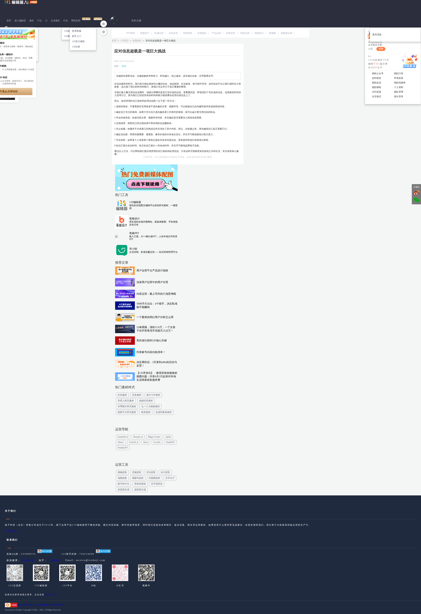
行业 (65, 20)
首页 (9, 20)
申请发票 (398, 78)
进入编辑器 (20, 20)
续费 (381, 49)
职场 (124, 66)
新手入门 (76, 36)
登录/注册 (136, 20)
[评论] (103, 32)
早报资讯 (187, 33)
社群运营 (230, 33)
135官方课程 (78, 41)
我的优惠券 (400, 82)
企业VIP (86, 19)
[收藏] (103, 24)
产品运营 (216, 33)
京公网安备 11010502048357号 (51, 605)
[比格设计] (146, 178)
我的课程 (376, 87)
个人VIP (98, 19)
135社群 (76, 46)
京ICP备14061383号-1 (27, 605)
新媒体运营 (286, 33)
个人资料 (398, 87)
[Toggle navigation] (6, 26)
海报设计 (259, 33)
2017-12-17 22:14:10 (124, 61)
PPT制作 (130, 33)
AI (46, 20)
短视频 (272, 33)
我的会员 (376, 82)
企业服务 (55, 20)
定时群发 (376, 78)
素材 (31, 20)
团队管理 (398, 92)
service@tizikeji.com (90, 560)
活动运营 (173, 33)
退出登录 (398, 96)
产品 (39, 20)
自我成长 (202, 33)
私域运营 (159, 33)
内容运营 (244, 33)
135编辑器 (27, 560)
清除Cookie (51, 594)
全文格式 (376, 96)
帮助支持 (75, 20)
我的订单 (398, 73)
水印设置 (376, 92)
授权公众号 (378, 73)
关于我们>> (12, 531)
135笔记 (124, 40)
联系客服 (76, 31)
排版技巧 (144, 33)
